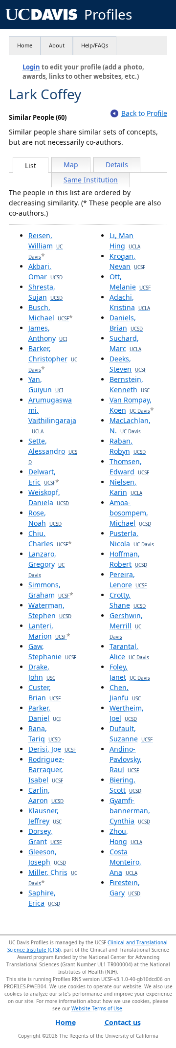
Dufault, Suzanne (131, 733)
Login (31, 67)
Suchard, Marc (125, 343)
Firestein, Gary (125, 887)
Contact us (123, 1022)
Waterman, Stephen (49, 610)
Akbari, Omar (45, 271)
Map (71, 164)
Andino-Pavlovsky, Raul (126, 759)
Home (24, 45)
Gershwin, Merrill (126, 625)
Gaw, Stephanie (52, 651)
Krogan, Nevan (127, 261)
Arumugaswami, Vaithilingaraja (52, 415)
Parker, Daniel (44, 713)
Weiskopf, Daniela (48, 497)
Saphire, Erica (44, 898)
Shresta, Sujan (45, 292)
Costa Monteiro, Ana (125, 862)
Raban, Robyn (128, 446)
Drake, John (41, 672)
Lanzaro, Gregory (46, 564)
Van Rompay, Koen (131, 405)
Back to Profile (144, 113)
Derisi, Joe (52, 749)
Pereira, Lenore (128, 579)
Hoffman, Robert (128, 559)
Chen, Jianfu (125, 692)
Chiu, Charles (48, 538)
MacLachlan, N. (130, 425)
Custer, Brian (44, 692)
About (57, 45)
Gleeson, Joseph (47, 857)
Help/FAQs (94, 45)
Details (117, 164)
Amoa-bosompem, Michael (130, 513)
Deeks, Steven (128, 364)
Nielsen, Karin (126, 487)
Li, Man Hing (125, 240)
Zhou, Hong (126, 836)
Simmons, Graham (48, 590)
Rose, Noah (45, 518)
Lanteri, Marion (47, 631)
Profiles (108, 14)
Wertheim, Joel (127, 713)
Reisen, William (45, 245)
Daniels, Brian (126, 323)
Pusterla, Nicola (132, 538)
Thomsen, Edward (129, 466)
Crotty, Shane (128, 600)
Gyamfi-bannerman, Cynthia (130, 810)
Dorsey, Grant (45, 836)
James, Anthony (47, 333)
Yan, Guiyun (45, 384)
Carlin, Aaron (46, 795)
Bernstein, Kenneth (130, 384)
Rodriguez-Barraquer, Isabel (46, 769)
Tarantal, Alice (129, 651)
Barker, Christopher (52, 358)
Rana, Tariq (44, 733)
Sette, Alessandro (52, 451)
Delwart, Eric (42, 477)
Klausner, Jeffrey (45, 815)
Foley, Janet (130, 672)
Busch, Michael (48, 312)
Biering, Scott (125, 785)
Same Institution (91, 179)
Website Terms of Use (96, 1008)
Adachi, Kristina (130, 302)
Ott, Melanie (130, 281)
